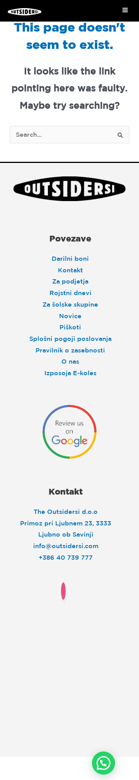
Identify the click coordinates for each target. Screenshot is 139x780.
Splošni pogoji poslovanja (70, 338)
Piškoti (70, 327)
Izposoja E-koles (70, 372)
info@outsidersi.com (65, 545)
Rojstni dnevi (70, 292)
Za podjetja (70, 281)
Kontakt (70, 270)
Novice (70, 315)
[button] (103, 763)
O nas (70, 361)
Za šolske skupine (70, 304)
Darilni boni (70, 258)
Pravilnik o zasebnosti (70, 350)
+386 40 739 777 (66, 557)
